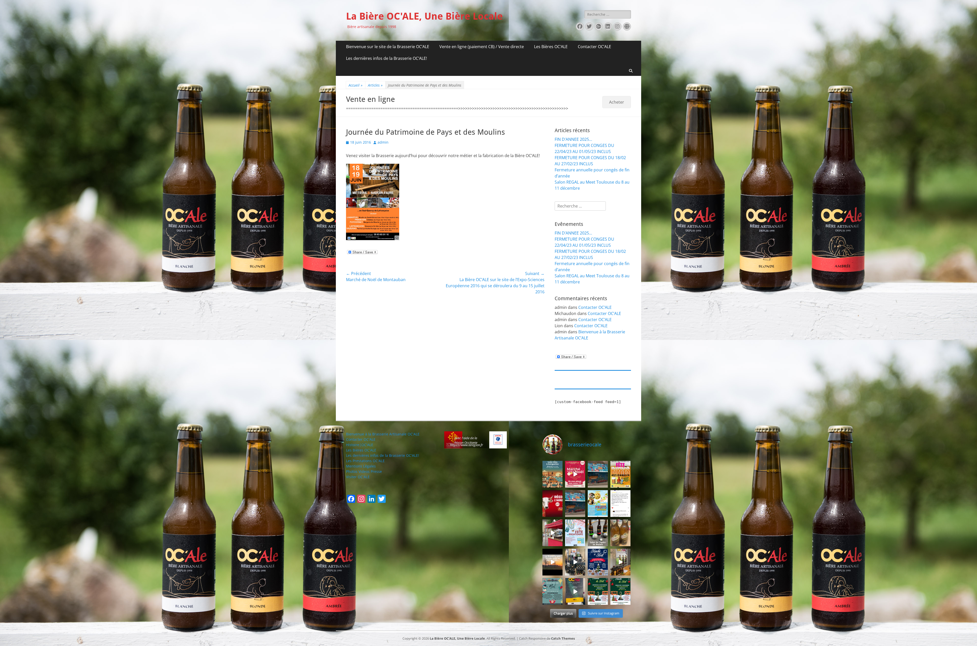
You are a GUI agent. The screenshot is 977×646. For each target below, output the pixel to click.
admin (383, 142)
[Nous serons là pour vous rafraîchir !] (620, 474)
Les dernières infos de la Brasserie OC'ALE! (382, 455)
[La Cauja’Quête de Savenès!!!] (552, 532)
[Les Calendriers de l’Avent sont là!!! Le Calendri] (575, 503)
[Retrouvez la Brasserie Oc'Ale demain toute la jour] (575, 532)
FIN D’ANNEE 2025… (573, 139)
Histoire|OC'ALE (359, 444)
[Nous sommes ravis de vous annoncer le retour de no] (598, 474)
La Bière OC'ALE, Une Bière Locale (424, 16)
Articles (375, 85)
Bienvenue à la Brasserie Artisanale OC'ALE (383, 434)
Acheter (616, 102)
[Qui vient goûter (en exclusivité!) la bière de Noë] (598, 591)
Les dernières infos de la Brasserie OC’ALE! (386, 58)
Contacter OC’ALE (594, 46)
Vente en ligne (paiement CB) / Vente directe (481, 46)
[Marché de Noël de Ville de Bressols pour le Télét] (575, 591)
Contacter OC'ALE (361, 439)
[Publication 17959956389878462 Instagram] (575, 474)
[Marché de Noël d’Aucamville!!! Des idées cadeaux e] (620, 562)
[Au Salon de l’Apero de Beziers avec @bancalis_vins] (598, 532)
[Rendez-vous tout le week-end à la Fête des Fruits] (598, 503)
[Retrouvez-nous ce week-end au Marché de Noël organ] (552, 591)
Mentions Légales (361, 466)
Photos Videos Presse (364, 471)
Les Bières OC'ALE (361, 450)
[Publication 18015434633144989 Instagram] (552, 562)
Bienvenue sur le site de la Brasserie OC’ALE (387, 46)
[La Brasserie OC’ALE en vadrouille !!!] (620, 532)
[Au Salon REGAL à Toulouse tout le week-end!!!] (575, 562)
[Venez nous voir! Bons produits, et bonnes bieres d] (552, 503)
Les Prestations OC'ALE (365, 460)
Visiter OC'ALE (358, 476)
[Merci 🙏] (620, 503)
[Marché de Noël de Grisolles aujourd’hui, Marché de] (598, 562)
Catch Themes (563, 638)
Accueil (356, 85)
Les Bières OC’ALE (551, 46)
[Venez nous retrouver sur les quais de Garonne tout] (552, 474)
